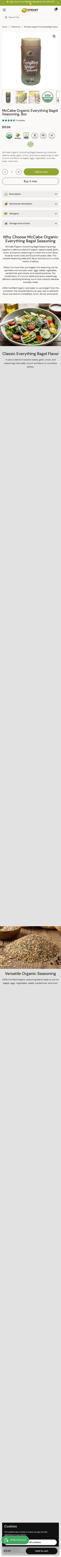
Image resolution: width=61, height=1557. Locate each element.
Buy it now (30, 181)
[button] (55, 10)
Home (4, 27)
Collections (15, 27)
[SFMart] (30, 10)
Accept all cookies (30, 1542)
